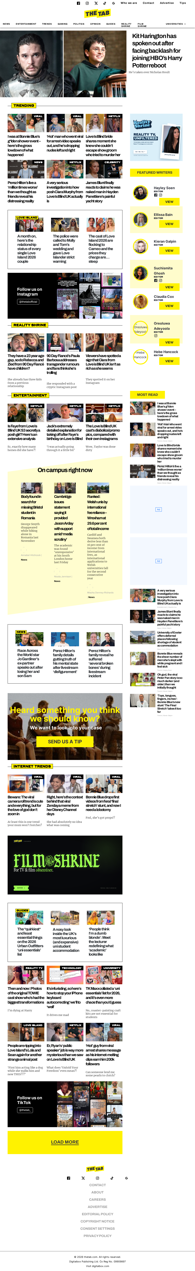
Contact (148, 3)
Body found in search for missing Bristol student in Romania (31, 507)
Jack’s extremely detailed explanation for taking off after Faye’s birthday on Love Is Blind (65, 432)
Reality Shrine (126, 25)
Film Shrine (142, 25)
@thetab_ (25, 1110)
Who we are (129, 3)
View (169, 202)
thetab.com (90, 1257)
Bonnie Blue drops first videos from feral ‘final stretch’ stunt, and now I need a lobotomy (103, 803)
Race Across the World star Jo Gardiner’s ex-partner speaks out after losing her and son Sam (30, 663)
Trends (47, 24)
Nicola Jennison (62, 576)
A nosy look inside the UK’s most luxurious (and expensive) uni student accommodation (66, 940)
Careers (97, 1199)
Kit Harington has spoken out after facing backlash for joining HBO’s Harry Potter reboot (157, 51)
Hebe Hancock (166, 352)
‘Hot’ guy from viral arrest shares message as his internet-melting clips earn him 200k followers (103, 1054)
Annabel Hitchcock (31, 555)
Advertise (167, 3)
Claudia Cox (164, 297)
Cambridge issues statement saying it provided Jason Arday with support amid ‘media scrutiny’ (63, 517)
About (97, 1192)
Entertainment (26, 24)
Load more (65, 1142)
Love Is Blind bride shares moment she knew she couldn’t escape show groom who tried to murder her (103, 145)
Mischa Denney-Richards (100, 592)
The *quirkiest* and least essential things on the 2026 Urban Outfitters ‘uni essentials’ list (30, 941)
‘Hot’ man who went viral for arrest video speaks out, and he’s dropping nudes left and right (170, 431)
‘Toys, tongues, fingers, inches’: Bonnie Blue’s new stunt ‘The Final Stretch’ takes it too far (169, 703)
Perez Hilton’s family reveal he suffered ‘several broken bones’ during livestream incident (101, 663)
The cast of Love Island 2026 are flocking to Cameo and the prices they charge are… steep (102, 248)
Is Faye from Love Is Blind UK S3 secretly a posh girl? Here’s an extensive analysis (24, 432)
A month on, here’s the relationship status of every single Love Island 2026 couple (29, 248)
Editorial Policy (97, 1214)
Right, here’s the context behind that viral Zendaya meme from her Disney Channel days (65, 805)
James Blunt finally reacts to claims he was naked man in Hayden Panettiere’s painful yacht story (103, 192)
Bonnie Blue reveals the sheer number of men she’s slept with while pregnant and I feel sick (169, 660)
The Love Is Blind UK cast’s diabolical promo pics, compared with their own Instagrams (103, 432)
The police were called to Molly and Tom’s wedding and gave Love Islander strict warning (65, 248)
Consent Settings (97, 1228)
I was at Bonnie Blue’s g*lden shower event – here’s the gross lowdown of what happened (24, 145)
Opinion (95, 24)
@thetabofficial (28, 301)
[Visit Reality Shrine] (156, 137)
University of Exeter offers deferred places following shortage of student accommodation (169, 639)
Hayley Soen (164, 188)
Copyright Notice (97, 1221)
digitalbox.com (100, 1266)
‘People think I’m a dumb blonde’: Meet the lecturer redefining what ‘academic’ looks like (101, 941)
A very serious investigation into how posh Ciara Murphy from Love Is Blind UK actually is (65, 192)
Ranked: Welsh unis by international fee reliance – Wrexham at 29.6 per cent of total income (98, 512)
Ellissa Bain (163, 215)
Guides (111, 24)
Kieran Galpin (165, 241)
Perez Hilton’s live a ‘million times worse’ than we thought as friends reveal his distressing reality (23, 192)
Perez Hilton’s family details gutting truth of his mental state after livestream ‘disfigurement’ (65, 661)
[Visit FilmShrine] (65, 865)
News (6, 24)
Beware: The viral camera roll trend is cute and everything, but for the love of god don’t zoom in (25, 805)
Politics (79, 24)
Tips (183, 3)
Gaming (63, 24)
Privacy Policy (98, 1236)
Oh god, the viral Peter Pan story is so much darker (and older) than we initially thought (169, 681)
